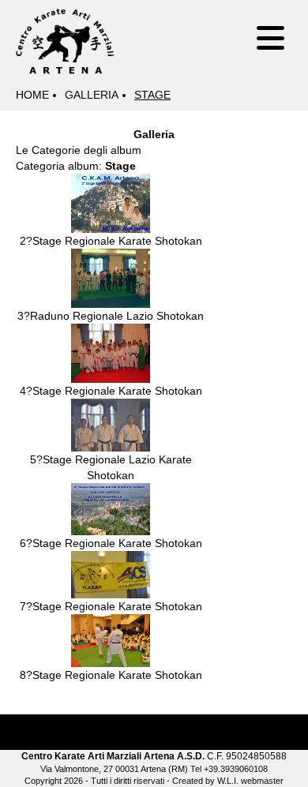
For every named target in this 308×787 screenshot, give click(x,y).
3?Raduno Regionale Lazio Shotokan (110, 315)
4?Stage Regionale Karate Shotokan (111, 390)
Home (32, 94)
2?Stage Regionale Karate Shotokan (111, 240)
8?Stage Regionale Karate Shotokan (111, 675)
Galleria (91, 94)
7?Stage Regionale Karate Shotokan (111, 606)
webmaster (262, 780)
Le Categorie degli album (78, 150)
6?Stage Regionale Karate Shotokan (111, 543)
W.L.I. (228, 780)
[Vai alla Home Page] (65, 38)
